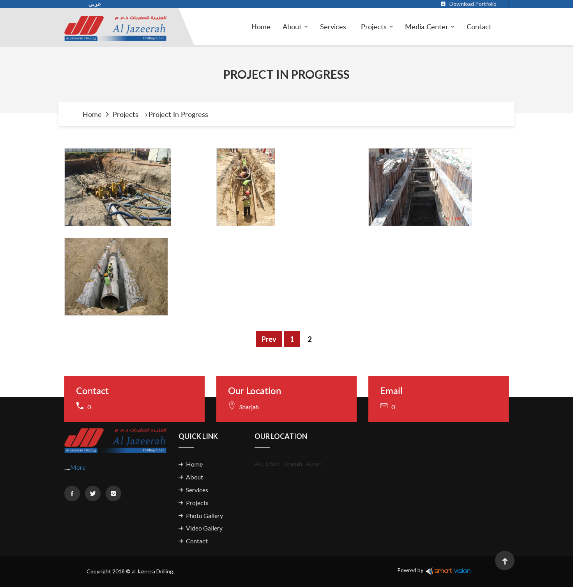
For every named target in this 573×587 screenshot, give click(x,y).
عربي (94, 3)
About (194, 477)
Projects (374, 26)
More (77, 467)
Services (333, 26)
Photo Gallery (204, 515)
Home (261, 26)
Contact (479, 26)
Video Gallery (204, 528)
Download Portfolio (473, 3)
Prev (269, 339)
